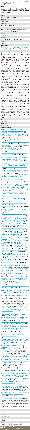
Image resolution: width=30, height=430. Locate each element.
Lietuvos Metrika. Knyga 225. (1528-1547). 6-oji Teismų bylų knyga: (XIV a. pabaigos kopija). (14, 219)
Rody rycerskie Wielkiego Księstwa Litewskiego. (14, 314)
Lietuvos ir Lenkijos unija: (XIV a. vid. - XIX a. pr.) (14, 203)
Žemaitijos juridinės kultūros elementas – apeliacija (15, 378)
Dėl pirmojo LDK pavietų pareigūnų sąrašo (13, 145)
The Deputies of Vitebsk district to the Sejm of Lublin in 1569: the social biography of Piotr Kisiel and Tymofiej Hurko (15, 340)
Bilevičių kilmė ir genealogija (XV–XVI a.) (12, 139)
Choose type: (4, 424)
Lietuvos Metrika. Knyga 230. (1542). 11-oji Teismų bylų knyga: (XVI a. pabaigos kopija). (15, 233)
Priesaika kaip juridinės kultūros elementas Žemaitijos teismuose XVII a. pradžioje (15, 286)
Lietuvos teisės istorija (7, 259)
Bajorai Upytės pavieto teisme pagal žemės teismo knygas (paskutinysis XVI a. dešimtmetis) (15, 134)
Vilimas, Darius (4, 35)
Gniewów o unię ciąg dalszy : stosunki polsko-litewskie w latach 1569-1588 (13, 148)
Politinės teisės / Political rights (10, 47)
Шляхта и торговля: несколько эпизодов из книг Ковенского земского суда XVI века (15, 397)
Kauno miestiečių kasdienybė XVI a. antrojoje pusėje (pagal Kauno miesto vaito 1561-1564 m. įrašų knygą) (15, 159)
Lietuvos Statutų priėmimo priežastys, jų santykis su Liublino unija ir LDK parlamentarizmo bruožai (15, 255)
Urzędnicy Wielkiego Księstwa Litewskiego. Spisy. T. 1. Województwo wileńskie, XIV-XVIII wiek (15, 355)
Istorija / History (4, 125)
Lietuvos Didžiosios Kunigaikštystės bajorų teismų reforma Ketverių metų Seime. (15, 188)
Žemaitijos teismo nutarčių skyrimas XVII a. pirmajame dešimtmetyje (13, 382)
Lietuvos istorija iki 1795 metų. (9, 206)
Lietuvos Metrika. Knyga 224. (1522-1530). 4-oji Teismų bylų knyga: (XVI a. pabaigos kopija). (14, 214)
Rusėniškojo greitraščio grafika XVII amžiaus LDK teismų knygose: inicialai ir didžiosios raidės (14, 318)
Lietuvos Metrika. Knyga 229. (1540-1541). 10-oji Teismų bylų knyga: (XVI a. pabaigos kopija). (14, 228)
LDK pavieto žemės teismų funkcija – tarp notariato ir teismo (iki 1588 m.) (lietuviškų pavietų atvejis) (15, 170)
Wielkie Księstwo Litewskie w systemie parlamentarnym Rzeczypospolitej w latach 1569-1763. (14, 369)
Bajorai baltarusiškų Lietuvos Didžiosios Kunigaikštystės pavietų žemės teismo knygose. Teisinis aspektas (14, 131)
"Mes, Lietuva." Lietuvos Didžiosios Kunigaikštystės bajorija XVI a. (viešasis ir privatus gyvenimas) (15, 269)
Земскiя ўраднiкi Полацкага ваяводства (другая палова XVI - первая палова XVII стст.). (14, 386)
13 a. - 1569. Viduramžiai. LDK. (13, 48)
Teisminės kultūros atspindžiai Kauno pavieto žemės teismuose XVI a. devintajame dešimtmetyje (15, 327)
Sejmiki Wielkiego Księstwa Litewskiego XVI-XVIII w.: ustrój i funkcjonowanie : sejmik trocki (15, 322)
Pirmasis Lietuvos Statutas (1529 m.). (11, 283)
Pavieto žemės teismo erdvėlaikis (10, 273)
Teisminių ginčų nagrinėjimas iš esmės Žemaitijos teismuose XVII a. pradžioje (14, 335)
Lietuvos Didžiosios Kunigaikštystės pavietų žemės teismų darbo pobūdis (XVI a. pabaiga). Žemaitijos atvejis (15, 198)
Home (2, 6)
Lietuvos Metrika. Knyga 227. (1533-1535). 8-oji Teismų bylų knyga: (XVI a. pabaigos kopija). (14, 224)
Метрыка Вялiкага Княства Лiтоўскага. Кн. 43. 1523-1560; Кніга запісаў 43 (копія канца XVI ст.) (15, 393)
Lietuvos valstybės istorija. (8, 262)
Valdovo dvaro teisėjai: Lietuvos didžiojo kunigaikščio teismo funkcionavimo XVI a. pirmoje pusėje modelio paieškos (15, 361)
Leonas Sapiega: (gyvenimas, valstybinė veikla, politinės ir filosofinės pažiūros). (13, 180)
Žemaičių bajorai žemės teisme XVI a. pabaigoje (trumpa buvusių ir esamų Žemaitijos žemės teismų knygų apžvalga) (15, 375)
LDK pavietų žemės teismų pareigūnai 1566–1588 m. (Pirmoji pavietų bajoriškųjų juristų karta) (15, 175)
